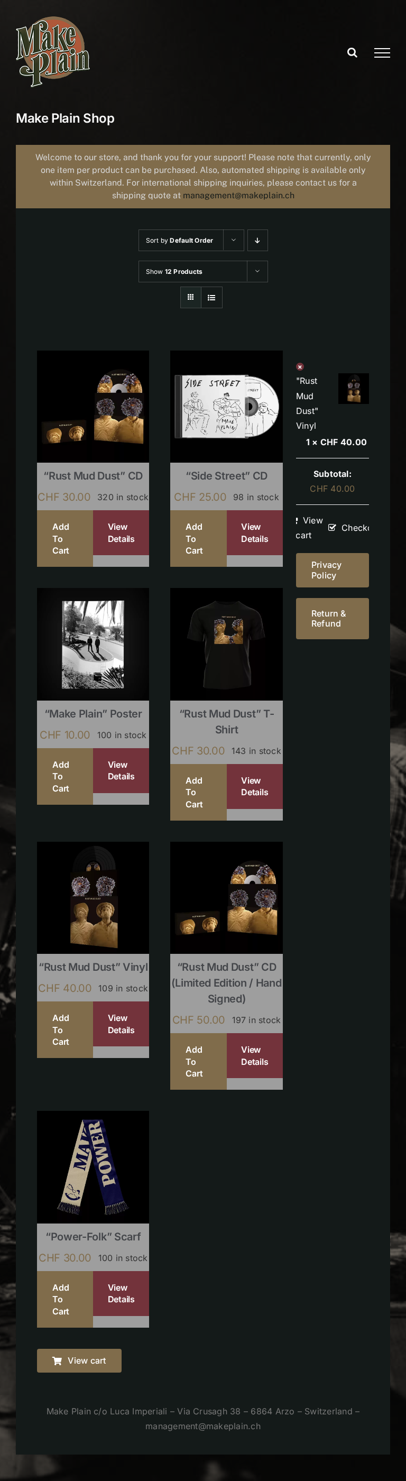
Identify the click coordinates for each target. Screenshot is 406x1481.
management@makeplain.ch (238, 195)
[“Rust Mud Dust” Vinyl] (93, 848)
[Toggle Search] (352, 52)
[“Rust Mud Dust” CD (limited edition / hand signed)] (226, 848)
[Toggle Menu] (382, 53)
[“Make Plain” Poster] (93, 595)
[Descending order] (257, 240)
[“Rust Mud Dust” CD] (93, 357)
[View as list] (211, 297)
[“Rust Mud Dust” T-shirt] (226, 595)
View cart (309, 527)
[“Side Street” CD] (226, 357)
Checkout (361, 527)
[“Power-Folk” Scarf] (93, 1117)
